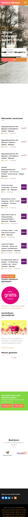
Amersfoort (5, 512)
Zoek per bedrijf (19, 405)
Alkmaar (4, 510)
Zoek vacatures (7, 405)
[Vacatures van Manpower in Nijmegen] (6, 453)
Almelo (8, 510)
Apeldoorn (18, 512)
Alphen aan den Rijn (20, 510)
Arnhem (24, 512)
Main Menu (25, 2)
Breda (17, 514)
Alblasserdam (20, 507)
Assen (4, 514)
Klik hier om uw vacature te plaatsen (11, 308)
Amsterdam (12, 512)
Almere (13, 510)
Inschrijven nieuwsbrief (7, 347)
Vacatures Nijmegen (10, 3)
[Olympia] (21, 453)
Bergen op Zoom (10, 514)
